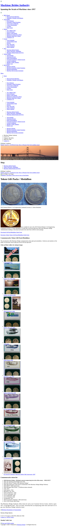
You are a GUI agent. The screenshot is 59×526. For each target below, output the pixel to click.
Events (5, 39)
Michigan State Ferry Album (14, 36)
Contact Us (6, 140)
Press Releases (10, 21)
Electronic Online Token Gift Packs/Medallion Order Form (15, 235)
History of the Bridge (12, 33)
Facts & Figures (10, 32)
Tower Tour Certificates (12, 23)
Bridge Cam (10, 63)
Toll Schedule (10, 55)
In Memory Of (10, 37)
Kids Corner (10, 27)
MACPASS (6, 65)
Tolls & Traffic (7, 54)
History (5, 29)
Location (9, 26)
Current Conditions (11, 61)
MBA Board (7, 15)
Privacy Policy (10, 517)
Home (5, 76)
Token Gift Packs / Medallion (14, 51)
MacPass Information (12, 69)
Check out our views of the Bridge (20, 175)
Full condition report (35, 144)
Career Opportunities (12, 25)
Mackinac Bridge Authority (15, 5)
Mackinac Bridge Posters (13, 50)
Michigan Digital (21, 524)
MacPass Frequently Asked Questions (16, 68)
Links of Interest (11, 45)
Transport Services (11, 57)
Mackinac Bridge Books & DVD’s (15, 52)
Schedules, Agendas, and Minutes (15, 18)
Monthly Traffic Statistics (13, 62)
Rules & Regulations (12, 58)
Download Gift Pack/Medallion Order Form (11, 232)
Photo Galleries (10, 47)
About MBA (7, 19)
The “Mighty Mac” (11, 30)
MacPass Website (11, 66)
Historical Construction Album (14, 34)
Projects (9, 43)
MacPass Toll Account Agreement (15, 70)
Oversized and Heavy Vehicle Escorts (16, 59)
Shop (5, 48)
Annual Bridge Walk (12, 41)
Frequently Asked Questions (14, 22)
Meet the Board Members (13, 16)
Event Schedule (10, 40)
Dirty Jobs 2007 (11, 44)
